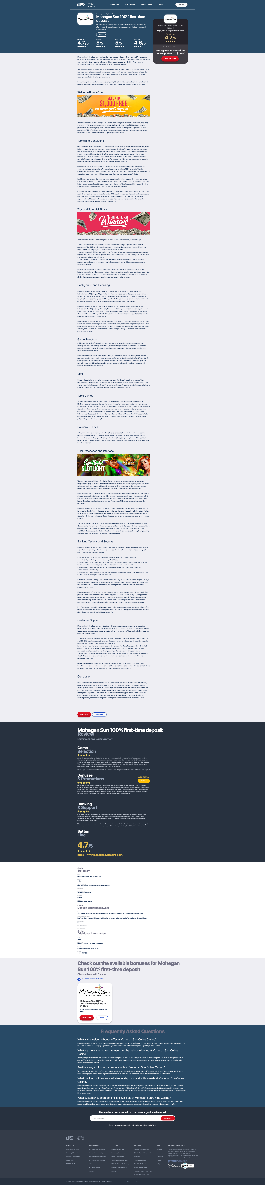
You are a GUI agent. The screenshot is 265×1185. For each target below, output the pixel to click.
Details (102, 1017)
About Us (159, 1149)
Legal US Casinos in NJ (118, 1149)
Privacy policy (70, 1160)
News (161, 5)
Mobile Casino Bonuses (140, 1167)
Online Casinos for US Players (119, 1160)
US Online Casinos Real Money (120, 1164)
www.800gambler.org (173, 1155)
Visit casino (102, 34)
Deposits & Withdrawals (73, 1156)
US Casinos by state (94, 1167)
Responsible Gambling (72, 1149)
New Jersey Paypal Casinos (119, 1153)
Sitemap (91, 1171)
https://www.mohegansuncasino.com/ (170, 31)
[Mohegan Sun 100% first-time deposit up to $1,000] (94, 990)
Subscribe (181, 4)
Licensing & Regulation (72, 1153)
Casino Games (146, 5)
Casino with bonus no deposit (97, 1153)
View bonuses (99, 714)
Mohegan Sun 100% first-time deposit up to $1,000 (93, 1003)
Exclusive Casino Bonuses (141, 1149)
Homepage (99, 14)
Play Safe (108, 14)
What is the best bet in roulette (97, 1156)
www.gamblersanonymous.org (182, 1157)
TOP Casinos (130, 5)
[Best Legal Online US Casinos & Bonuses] (86, 4)
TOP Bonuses (114, 5)
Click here (144, 781)
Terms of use (160, 1153)
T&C (153, 1125)
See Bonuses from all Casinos (93, 979)
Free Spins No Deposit (140, 1164)
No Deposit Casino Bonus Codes (143, 1171)
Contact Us (160, 1156)
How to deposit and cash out (97, 1149)
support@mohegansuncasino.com (88, 948)
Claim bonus (86, 1018)
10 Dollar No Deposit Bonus (141, 1174)
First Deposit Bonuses (140, 1160)
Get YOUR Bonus (170, 59)
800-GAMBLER (70, 1164)
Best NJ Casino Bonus (117, 1156)
